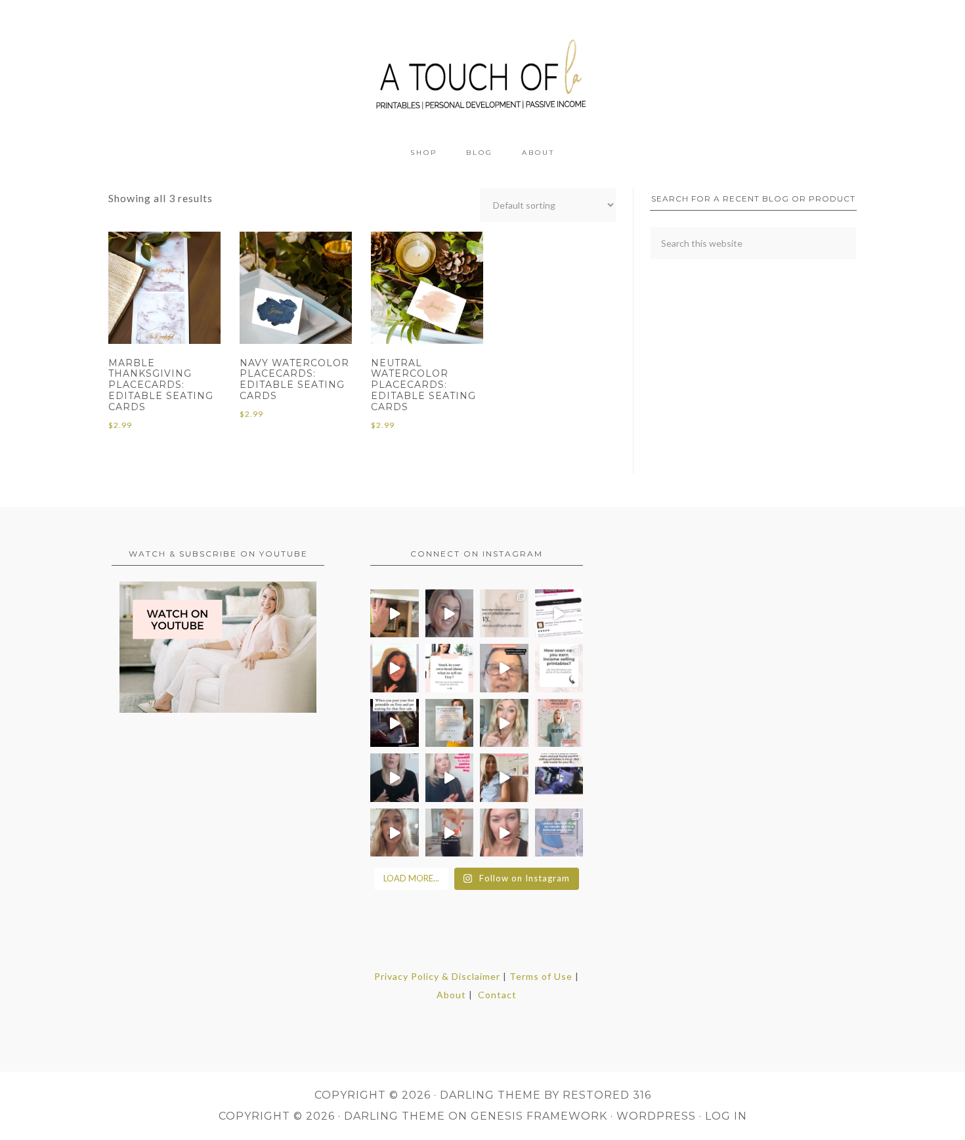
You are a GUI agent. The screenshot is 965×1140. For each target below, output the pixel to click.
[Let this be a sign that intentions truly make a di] (394, 613)
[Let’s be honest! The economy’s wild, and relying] (394, 833)
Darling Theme (394, 1116)
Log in (726, 1116)
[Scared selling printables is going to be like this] (394, 723)
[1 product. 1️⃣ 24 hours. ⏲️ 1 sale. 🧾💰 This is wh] (504, 833)
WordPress (656, 1116)
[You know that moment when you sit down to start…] (449, 668)
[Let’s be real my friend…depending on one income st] (504, 723)
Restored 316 (607, 1095)
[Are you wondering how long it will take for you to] (559, 668)
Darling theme (490, 1095)
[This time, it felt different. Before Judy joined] (504, 668)
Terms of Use (540, 976)
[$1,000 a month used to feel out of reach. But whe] (504, 777)
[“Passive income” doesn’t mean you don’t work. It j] (449, 777)
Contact (497, 994)
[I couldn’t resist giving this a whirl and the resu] (559, 833)
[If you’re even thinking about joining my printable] (394, 668)
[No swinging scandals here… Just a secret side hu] (559, 777)
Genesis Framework (539, 1116)
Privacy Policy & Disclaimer (437, 976)
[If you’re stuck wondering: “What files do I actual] (394, 777)
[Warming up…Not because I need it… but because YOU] (449, 833)
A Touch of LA (482, 69)
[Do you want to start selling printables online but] (559, 613)
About (451, 994)
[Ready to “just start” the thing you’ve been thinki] (449, 613)
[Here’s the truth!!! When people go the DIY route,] (504, 613)
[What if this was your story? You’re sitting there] (449, 723)
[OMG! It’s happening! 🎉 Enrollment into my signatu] (559, 723)
